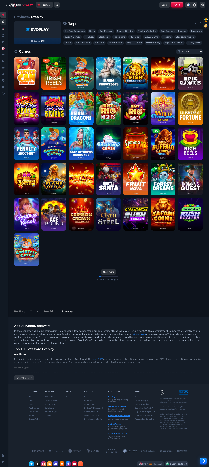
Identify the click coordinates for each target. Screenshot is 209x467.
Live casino (33, 412)
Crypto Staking (51, 400)
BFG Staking (50, 397)
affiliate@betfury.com (117, 433)
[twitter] (37, 463)
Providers (21, 17)
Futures (48, 415)
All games (33, 397)
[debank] (80, 463)
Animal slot (71, 372)
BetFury (19, 311)
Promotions (71, 397)
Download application (93, 419)
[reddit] (62, 463)
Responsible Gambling (144, 419)
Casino (34, 311)
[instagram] (43, 463)
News (86, 397)
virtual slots (139, 334)
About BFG (88, 400)
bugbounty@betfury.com (119, 416)
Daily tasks (49, 408)
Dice (31, 400)
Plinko (31, 415)
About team (89, 404)
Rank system (34, 408)
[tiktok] (68, 463)
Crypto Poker (34, 419)
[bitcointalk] (49, 463)
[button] (26, 73)
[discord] (55, 463)
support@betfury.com (117, 406)
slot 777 (98, 359)
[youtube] (74, 463)
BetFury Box (50, 404)
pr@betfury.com (115, 424)
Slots (31, 404)
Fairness (138, 397)
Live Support (113, 397)
